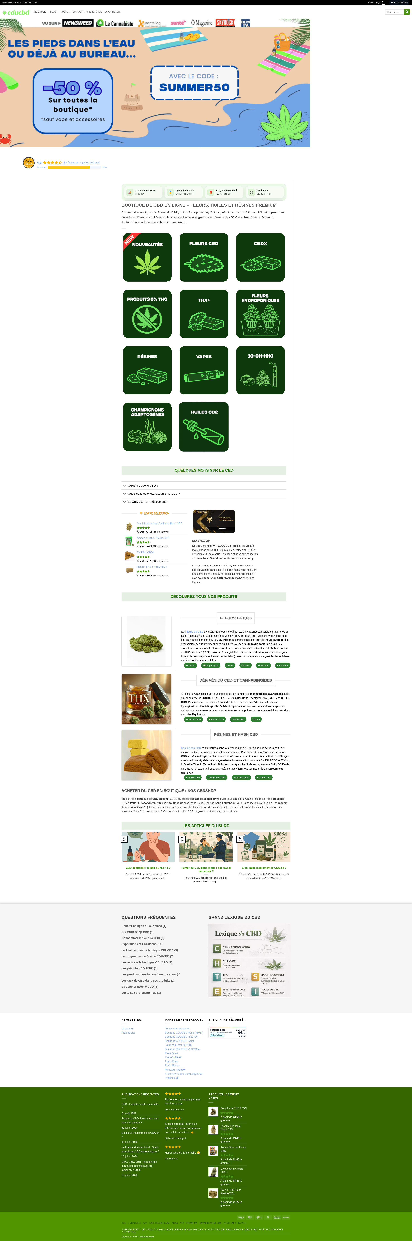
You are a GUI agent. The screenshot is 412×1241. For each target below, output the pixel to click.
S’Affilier (191, 1223)
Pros (175, 1223)
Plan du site (128, 1032)
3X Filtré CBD (193, 777)
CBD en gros (94, 12)
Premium (190, 665)
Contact (78, 12)
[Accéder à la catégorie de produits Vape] (204, 370)
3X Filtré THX (264, 777)
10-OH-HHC (238, 719)
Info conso (155, 1223)
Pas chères (282, 665)
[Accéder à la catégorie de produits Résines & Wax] (147, 370)
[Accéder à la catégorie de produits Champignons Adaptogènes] (147, 427)
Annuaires (230, 1223)
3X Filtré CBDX (241, 777)
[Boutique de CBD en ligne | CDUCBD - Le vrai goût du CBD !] (16, 12)
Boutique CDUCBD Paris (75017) (184, 1032)
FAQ (182, 1223)
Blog (53, 12)
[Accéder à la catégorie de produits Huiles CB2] (204, 427)
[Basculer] (125, 485)
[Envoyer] (407, 12)
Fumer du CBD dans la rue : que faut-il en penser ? (206, 869)
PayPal (242, 1223)
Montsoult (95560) (175, 1069)
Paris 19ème (172, 1065)
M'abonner (128, 1028)
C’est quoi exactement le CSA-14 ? (264, 867)
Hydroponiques (211, 665)
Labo (167, 1223)
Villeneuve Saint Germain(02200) (184, 1074)
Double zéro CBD (216, 777)
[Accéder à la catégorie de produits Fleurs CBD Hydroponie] (260, 314)
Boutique (40, 12)
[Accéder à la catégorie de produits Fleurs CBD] (204, 257)
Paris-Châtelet (173, 1057)
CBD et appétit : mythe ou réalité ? (148, 867)
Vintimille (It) (172, 1078)
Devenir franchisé (210, 1223)
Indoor (230, 665)
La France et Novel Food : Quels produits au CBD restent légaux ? (140, 1149)
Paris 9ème (171, 1061)
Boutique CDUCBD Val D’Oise (182, 1049)
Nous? (64, 12)
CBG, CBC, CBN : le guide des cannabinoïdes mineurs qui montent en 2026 (139, 1165)
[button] (376, 2)
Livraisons (134, 1223)
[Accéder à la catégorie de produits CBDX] (260, 257)
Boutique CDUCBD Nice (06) (181, 1036)
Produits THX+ (216, 719)
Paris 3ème (171, 1053)
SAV (145, 1223)
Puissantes (263, 665)
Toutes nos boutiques (177, 1028)
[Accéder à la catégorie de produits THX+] (204, 314)
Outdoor (245, 665)
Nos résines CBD (191, 748)
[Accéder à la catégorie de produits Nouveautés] (147, 257)
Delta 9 (256, 719)
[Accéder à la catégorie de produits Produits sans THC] (147, 314)
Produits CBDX (193, 719)
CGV (124, 1223)
